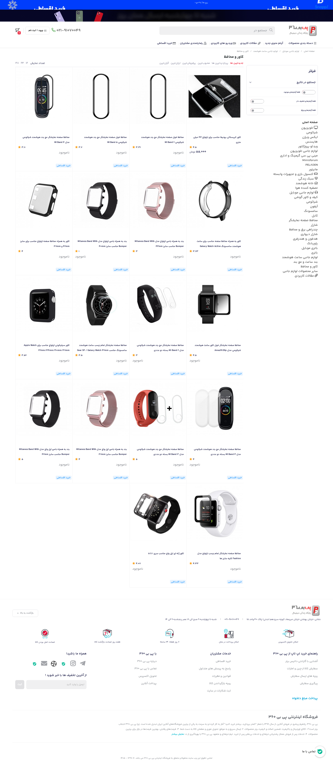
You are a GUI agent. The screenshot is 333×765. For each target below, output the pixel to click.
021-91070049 (68, 31)
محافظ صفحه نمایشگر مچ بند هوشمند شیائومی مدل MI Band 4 (46, 140)
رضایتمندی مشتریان (191, 43)
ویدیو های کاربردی (222, 43)
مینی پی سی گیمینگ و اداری (299, 155)
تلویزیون (307, 128)
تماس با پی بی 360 (146, 669)
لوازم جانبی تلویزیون (304, 151)
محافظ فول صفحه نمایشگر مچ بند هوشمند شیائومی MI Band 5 (105, 140)
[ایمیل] (44, 664)
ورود (40, 30)
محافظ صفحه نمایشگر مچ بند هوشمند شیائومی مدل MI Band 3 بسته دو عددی (160, 452)
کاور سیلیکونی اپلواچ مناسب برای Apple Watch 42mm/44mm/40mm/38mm (47, 348)
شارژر (314, 225)
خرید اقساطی (165, 43)
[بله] (63, 664)
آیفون (314, 206)
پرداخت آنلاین (149, 683)
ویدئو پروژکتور (308, 146)
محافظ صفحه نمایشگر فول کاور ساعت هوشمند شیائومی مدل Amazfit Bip (218, 348)
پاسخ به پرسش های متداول (215, 669)
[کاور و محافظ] (243, 610)
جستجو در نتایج (306, 82)
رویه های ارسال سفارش (304, 676)
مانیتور (313, 169)
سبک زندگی (306, 178)
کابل (315, 215)
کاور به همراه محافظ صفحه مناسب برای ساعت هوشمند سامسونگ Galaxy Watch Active (219, 244)
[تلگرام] (83, 664)
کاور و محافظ (243, 51)
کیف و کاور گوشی (306, 197)
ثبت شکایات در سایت (219, 691)
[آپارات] (54, 665)
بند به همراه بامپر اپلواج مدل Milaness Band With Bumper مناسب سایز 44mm (159, 244)
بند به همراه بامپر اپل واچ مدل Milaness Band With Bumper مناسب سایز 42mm (44, 452)
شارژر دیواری (309, 234)
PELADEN (311, 165)
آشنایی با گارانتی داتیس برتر (301, 661)
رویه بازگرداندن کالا (220, 683)
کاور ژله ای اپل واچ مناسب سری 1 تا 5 (166, 553)
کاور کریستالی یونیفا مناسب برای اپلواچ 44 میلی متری (217, 140)
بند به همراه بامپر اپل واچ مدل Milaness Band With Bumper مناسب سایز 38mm (101, 452)
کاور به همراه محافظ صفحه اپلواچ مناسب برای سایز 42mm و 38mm (45, 244)
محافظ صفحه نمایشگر (303, 220)
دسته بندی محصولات (301, 43)
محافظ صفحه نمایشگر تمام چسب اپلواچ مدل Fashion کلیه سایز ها (219, 556)
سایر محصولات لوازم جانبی (300, 271)
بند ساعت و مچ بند (305, 262)
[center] (271, 30)
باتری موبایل (310, 248)
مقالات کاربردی (248, 43)
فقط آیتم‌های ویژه (308, 110)
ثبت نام (32, 30)
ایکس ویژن (310, 137)
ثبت (20, 684)
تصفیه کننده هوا (306, 188)
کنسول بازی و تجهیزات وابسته (293, 174)
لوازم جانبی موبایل (290, 51)
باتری (314, 252)
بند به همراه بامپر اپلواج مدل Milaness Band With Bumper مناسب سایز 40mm (102, 244)
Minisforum (310, 160)
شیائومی (312, 132)
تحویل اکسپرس (148, 676)
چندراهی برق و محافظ (303, 229)
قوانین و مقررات (221, 676)
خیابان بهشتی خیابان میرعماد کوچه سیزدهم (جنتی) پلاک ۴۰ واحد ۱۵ (280, 619)
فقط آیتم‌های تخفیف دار (306, 101)
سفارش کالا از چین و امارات (302, 669)
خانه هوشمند (305, 183)
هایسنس (311, 141)
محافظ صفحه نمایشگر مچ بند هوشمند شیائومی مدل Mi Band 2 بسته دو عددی (160, 348)
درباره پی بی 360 (147, 661)
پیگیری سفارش (309, 683)
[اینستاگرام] (73, 664)
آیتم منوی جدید (274, 43)
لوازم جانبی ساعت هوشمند (265, 51)
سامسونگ (311, 211)
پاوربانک (312, 243)
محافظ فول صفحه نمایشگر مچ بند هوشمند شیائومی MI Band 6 (162, 140)
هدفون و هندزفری (305, 239)
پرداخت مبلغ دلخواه (305, 698)
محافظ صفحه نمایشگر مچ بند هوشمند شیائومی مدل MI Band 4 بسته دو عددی (217, 452)
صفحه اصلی (309, 51)
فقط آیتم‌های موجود (292, 92)
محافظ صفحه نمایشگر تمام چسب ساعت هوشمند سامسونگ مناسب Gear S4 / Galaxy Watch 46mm (102, 348)
